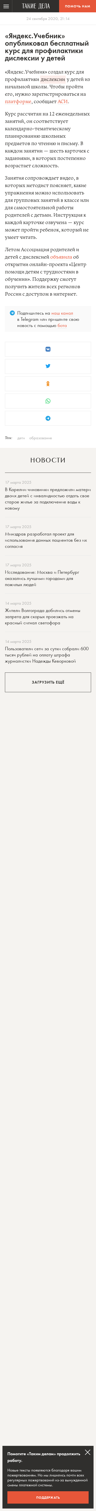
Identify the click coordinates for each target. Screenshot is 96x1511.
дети (21, 437)
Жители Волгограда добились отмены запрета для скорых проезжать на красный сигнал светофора (42, 616)
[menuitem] (6, 6)
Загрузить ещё (48, 682)
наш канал (62, 313)
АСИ (63, 101)
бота (62, 325)
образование (40, 437)
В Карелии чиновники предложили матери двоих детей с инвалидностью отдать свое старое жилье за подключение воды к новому (48, 498)
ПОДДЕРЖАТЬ (48, 1497)
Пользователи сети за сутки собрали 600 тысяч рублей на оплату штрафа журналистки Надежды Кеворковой (47, 654)
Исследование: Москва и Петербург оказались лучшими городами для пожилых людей (42, 578)
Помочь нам (77, 6)
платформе (18, 101)
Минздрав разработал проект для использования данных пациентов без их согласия (46, 540)
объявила (61, 257)
